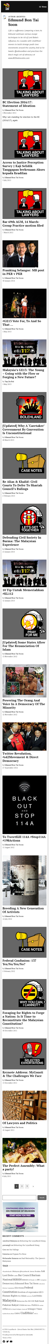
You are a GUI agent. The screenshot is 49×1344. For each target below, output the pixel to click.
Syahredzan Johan (8, 1313)
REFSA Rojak (12, 1309)
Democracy (8, 1283)
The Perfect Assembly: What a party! (23, 1167)
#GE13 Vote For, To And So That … (21, 323)
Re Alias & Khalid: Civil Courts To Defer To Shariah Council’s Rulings (22, 485)
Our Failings (14, 1249)
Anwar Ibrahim (35, 1271)
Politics (35, 1305)
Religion (18, 1309)
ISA (19, 1296)
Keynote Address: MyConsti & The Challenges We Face (22, 1074)
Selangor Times (35, 1309)
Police (29, 1305)
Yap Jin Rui (9, 381)
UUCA (36, 1313)
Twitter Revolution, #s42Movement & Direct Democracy (20, 757)
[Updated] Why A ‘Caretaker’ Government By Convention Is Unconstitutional (23, 429)
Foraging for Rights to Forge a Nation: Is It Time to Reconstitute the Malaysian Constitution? (23, 1018)
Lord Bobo (37, 1295)
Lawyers (29, 1296)
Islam (23, 1295)
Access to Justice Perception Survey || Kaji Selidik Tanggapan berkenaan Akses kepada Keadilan (23, 167)
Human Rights (10, 1295)
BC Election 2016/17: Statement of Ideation (18, 104)
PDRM (21, 1305)
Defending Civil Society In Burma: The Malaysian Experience (21, 541)
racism (41, 1305)
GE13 (41, 1292)
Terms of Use (7, 1338)
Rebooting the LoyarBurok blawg (33, 1241)
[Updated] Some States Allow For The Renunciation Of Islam (23, 645)
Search (42, 1197)
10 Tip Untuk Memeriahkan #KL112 (23, 591)
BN (38, 1280)
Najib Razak (39, 1301)
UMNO (17, 1313)
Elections (19, 1287)
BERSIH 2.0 (26, 1280)
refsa (5, 1308)
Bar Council (24, 1275)
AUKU (16, 1275)
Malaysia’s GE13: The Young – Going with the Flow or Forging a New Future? (23, 373)
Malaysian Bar (22, 1301)
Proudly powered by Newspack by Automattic (17, 1335)
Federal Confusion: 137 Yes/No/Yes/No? (19, 962)
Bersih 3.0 (34, 1280)
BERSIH (17, 1279)
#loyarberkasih (7, 1271)
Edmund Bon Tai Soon (14, 110)
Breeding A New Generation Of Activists (23, 910)
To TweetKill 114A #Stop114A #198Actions (24, 838)
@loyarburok (24, 1271)
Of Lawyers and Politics (19, 1123)
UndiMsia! (27, 1313)
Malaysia (9, 1300)
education (42, 1284)
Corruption (43, 1280)
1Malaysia (15, 1271)
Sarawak (24, 1309)
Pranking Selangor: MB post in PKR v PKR (23, 272)
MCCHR (31, 1301)
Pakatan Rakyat (10, 1305)
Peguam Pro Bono (19, 1254)
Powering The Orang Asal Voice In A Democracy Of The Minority (23, 703)
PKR (25, 1305)
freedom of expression (28, 1292)
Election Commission (8, 1288)
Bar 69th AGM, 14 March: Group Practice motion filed (23, 223)
